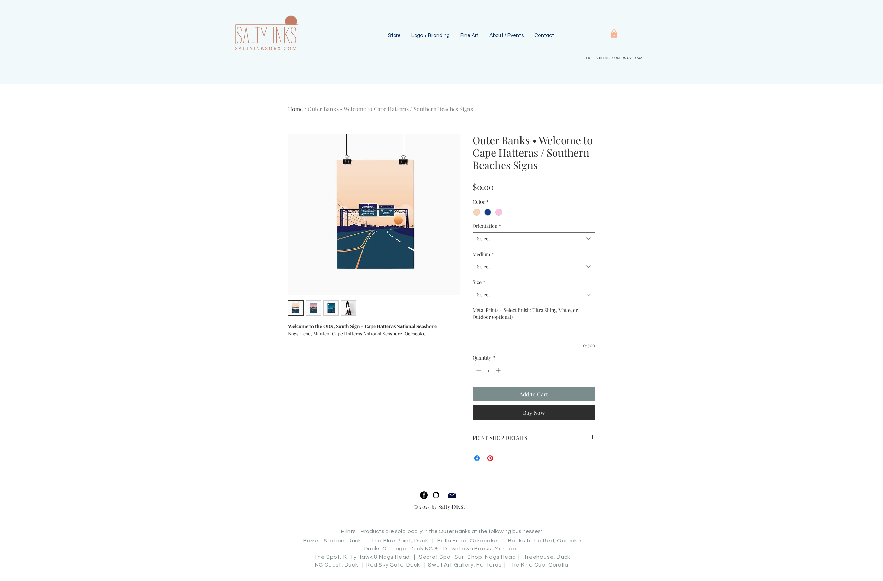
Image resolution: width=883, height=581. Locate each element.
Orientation (487, 226)
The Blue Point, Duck (400, 540)
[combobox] (534, 238)
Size (479, 282)
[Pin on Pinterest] (490, 458)
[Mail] (451, 495)
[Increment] (499, 370)
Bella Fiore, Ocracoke (467, 540)
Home (295, 108)
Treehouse (539, 557)
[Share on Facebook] (477, 458)
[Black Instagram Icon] (436, 495)
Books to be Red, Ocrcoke (544, 540)
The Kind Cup (527, 565)
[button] (614, 33)
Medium (483, 254)
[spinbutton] (488, 370)
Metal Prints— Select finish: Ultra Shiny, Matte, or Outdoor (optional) (525, 313)
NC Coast (328, 565)
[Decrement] (478, 370)
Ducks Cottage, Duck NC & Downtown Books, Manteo (441, 548)
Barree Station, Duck (332, 540)
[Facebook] (424, 495)
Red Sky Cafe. (386, 565)
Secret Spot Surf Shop (450, 557)
